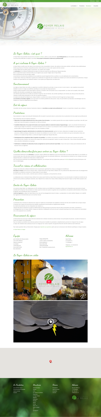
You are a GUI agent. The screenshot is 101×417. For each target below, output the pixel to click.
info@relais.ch (75, 392)
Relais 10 (35, 405)
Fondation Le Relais (39, 56)
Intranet (93, 1)
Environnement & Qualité (19, 389)
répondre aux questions (45, 227)
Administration (36, 387)
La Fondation (74, 6)
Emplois (97, 1)
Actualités (96, 6)
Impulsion (35, 394)
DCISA (67, 159)
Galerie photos (16, 391)
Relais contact (36, 407)
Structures (88, 6)
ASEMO (34, 389)
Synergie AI (35, 410)
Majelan (35, 397)
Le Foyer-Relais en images (19, 229)
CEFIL (34, 391)
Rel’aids (34, 400)
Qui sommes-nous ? (17, 387)
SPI (33, 409)
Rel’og (34, 404)
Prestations (82, 6)
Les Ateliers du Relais (38, 392)
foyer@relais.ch (69, 246)
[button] (51, 361)
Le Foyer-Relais (36, 396)
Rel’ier (34, 402)
